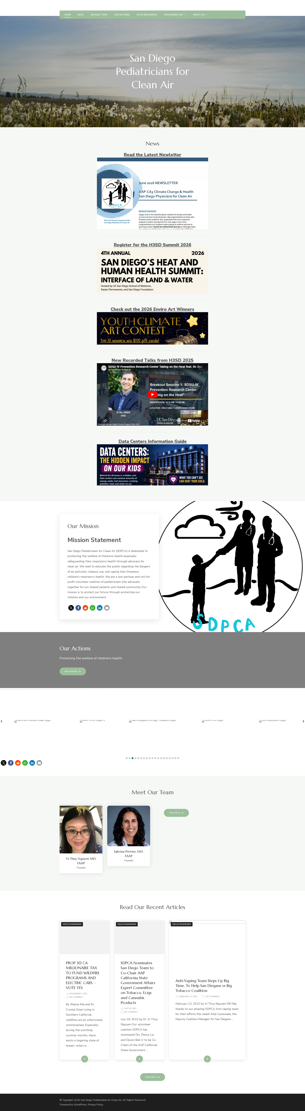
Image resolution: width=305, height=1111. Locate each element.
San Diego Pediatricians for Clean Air (101, 1100)
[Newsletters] (152, 160)
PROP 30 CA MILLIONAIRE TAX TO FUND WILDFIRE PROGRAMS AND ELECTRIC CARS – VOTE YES (83, 975)
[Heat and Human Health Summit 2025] (152, 366)
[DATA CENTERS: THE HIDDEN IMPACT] (152, 447)
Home (67, 14)
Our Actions (122, 14)
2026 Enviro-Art (173, 14)
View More (175, 812)
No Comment (76, 997)
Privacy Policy (95, 1104)
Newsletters (99, 14)
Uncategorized (72, 924)
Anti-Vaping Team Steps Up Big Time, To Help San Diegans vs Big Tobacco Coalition (204, 985)
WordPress (80, 1104)
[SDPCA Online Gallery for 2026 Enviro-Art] (152, 315)
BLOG (81, 14)
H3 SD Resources (147, 14)
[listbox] (152, 839)
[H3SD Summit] (152, 251)
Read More (80, 1059)
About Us (199, 14)
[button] (71, 608)
